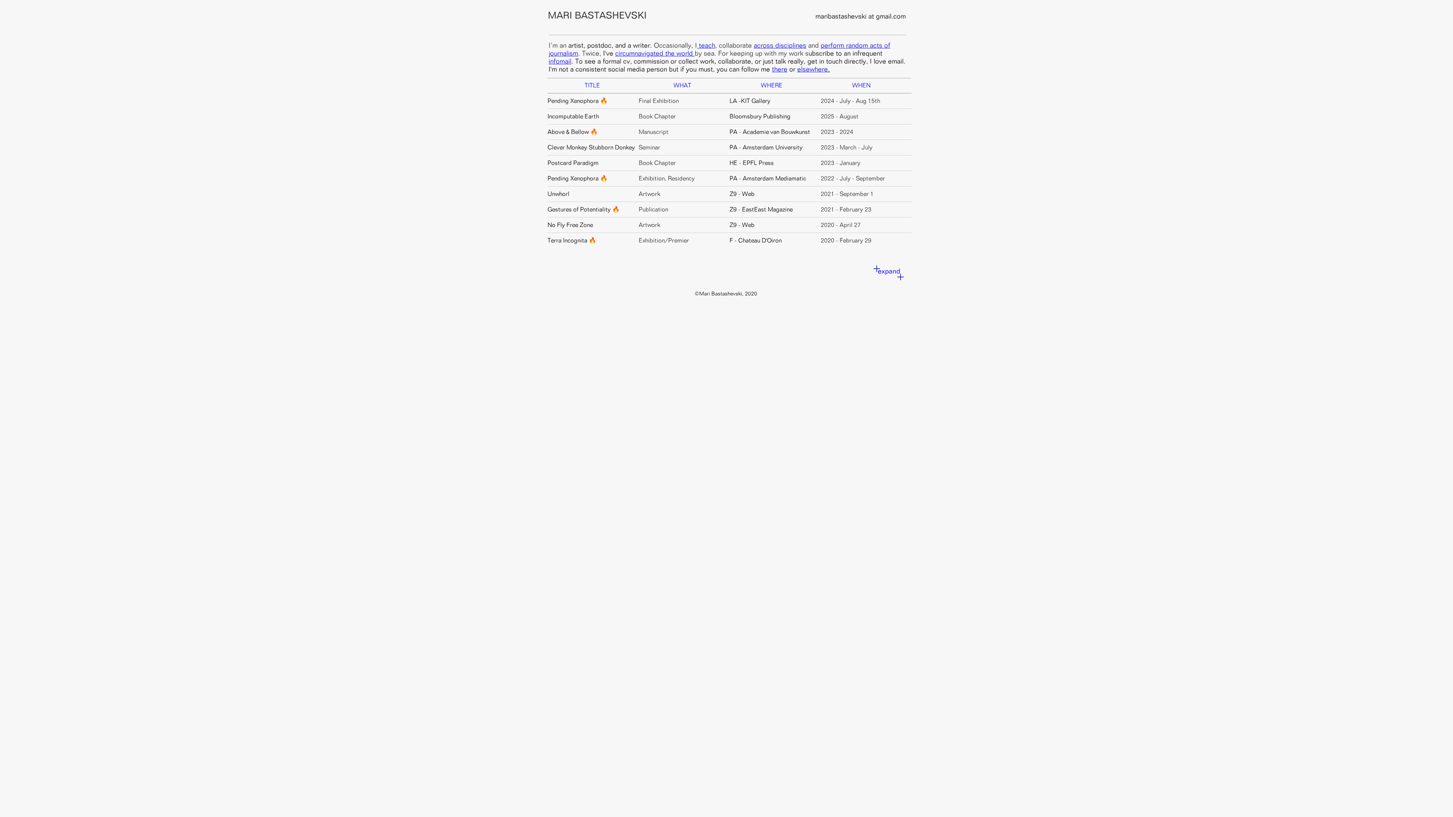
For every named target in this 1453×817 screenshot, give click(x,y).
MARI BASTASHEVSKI (597, 15)
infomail (560, 61)
